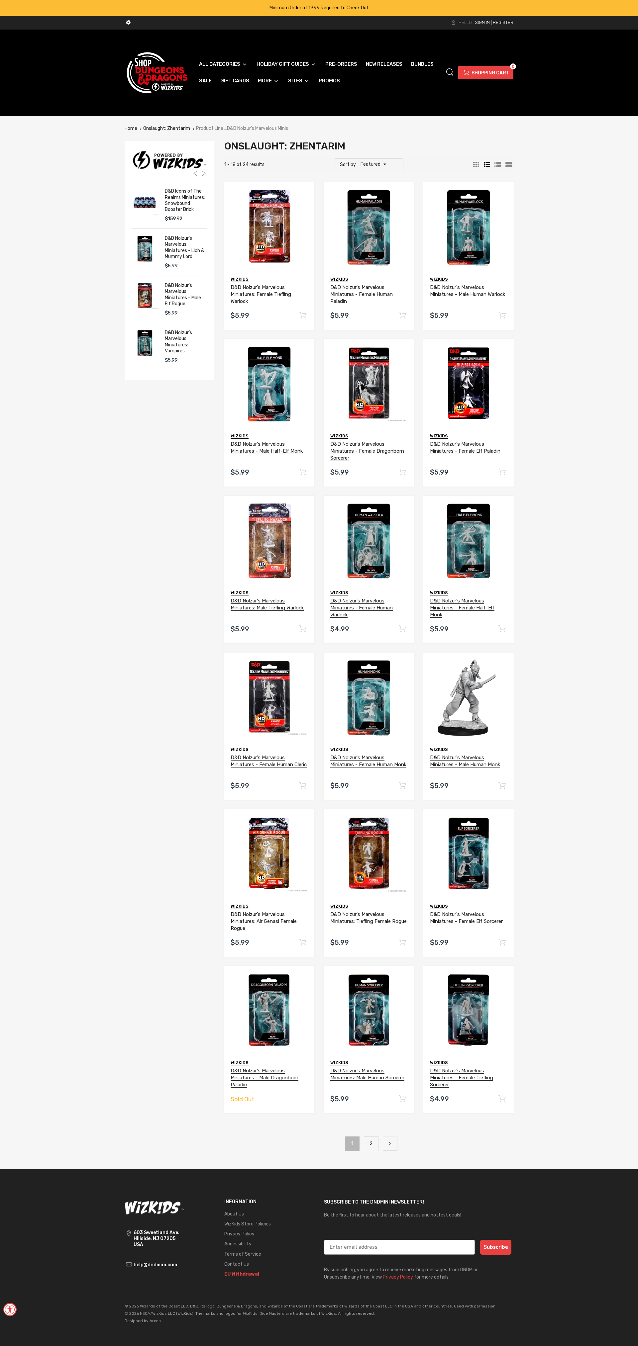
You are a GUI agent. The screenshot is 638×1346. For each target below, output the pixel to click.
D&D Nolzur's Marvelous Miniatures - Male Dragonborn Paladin (264, 1078)
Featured (370, 164)
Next (390, 1143)
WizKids (240, 279)
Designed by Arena (143, 1320)
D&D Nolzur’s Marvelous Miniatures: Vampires (178, 342)
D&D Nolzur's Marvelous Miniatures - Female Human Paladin (361, 294)
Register (503, 22)
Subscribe (495, 1247)
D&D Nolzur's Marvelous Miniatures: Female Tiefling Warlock (261, 294)
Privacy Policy (398, 1277)
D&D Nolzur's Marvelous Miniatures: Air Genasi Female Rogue (264, 921)
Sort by (348, 164)
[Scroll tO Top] (625, 1335)
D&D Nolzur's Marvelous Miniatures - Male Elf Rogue (183, 295)
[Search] (450, 72)
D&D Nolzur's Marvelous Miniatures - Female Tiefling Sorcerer (461, 1078)
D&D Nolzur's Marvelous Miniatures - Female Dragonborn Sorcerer (367, 451)
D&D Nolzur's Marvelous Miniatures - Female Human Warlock (361, 608)
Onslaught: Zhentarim (166, 128)
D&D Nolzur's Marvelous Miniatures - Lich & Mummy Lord (184, 247)
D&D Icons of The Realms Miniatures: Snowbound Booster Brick (185, 200)
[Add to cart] (302, 315)
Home (131, 128)
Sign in (482, 22)
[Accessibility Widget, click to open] (10, 1309)
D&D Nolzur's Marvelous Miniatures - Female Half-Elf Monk (462, 608)
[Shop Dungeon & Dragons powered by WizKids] (157, 72)
